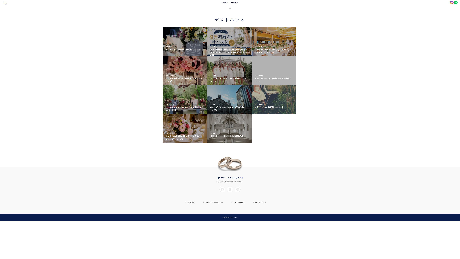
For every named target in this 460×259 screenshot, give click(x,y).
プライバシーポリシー (214, 203)
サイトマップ (260, 203)
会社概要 (191, 203)
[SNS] (222, 189)
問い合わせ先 (239, 203)
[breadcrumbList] (230, 8)
